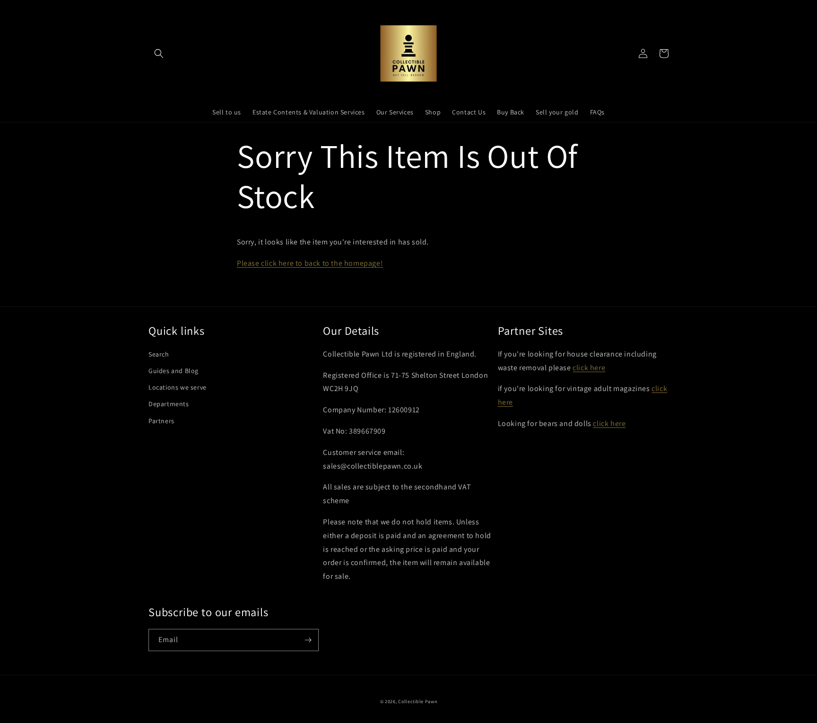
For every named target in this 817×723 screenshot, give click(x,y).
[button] (158, 53)
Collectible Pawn (417, 701)
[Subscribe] (307, 640)
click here (589, 368)
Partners (161, 421)
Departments (168, 404)
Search (158, 354)
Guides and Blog (173, 370)
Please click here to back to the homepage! (310, 263)
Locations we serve (177, 387)
